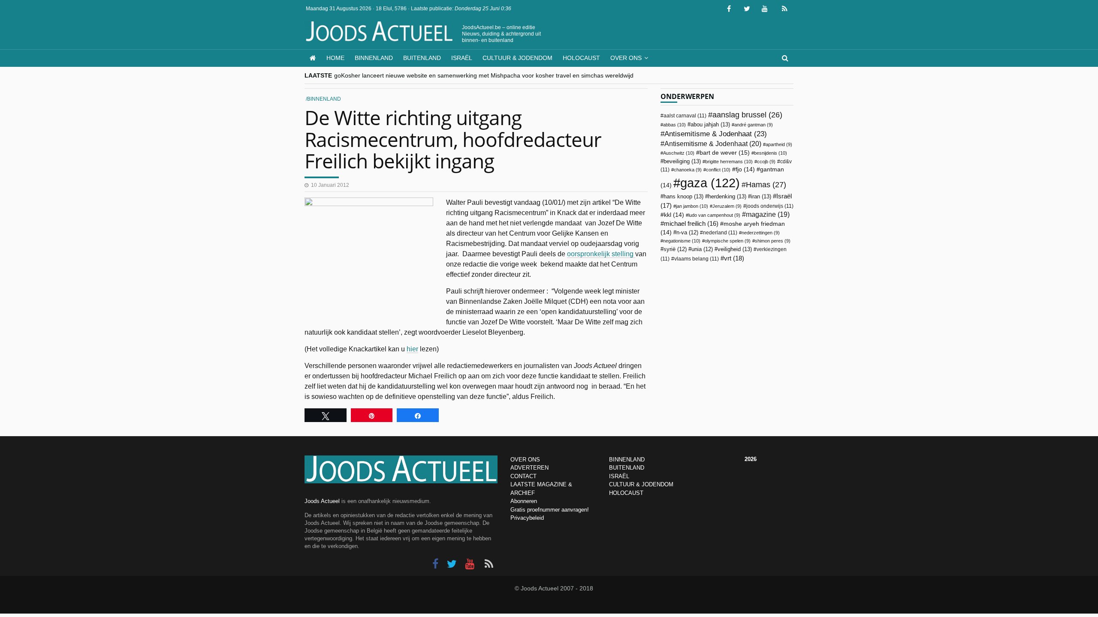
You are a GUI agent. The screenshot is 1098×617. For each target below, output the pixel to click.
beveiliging (682, 161)
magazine (768, 214)
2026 (751, 459)
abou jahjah (710, 124)
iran (761, 196)
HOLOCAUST (626, 493)
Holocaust (581, 57)
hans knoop (683, 196)
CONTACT (523, 476)
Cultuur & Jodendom (517, 57)
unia (702, 249)
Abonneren (523, 501)
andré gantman (753, 124)
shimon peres (772, 240)
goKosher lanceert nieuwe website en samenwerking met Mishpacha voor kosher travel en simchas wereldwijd (483, 75)
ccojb (766, 161)
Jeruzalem (727, 206)
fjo (745, 169)
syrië (675, 249)
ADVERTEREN (529, 467)
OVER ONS (525, 459)
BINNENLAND (627, 459)
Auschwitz (678, 153)
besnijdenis (770, 153)
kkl (674, 215)
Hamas (766, 184)
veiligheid (735, 249)
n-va (687, 233)
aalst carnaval (685, 116)
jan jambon (692, 206)
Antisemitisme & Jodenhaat (715, 133)
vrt (734, 258)
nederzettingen (761, 232)
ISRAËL (619, 476)
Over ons (626, 57)
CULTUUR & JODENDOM (641, 484)
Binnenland (374, 57)
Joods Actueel (322, 501)
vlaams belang (696, 259)
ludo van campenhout (714, 215)
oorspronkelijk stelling (601, 254)
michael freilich (691, 223)
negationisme (681, 240)
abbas (674, 124)
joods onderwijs (769, 206)
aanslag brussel (747, 115)
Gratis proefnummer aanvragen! (549, 509)
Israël (461, 57)
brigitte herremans (729, 161)
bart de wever (725, 152)
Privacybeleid (527, 518)
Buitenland (422, 57)
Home (335, 57)
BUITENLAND (626, 467)
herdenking (727, 196)
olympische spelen (728, 240)
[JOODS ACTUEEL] (313, 58)
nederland (720, 233)
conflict (718, 169)
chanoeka (688, 169)
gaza (710, 183)
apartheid (779, 144)
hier (412, 349)
